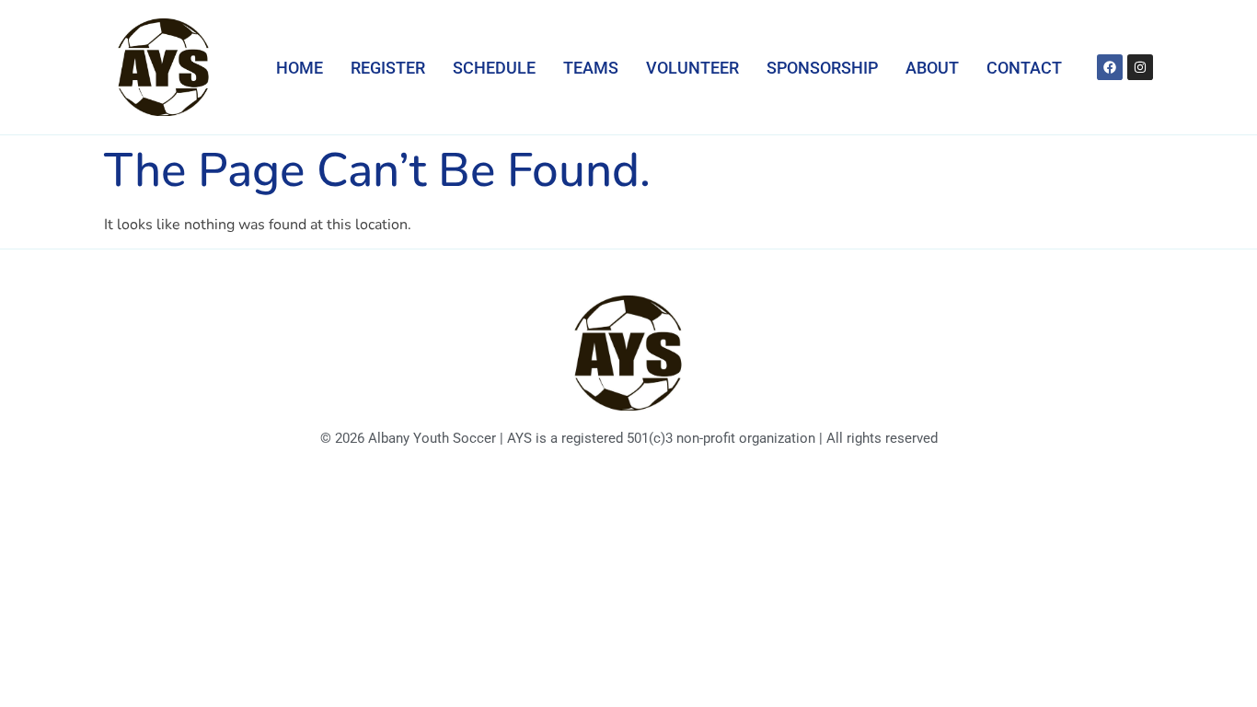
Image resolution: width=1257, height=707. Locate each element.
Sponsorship (822, 68)
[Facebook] (1110, 67)
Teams (590, 68)
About (932, 68)
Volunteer (692, 68)
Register (388, 68)
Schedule (494, 68)
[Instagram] (1140, 67)
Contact (1024, 68)
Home (299, 68)
